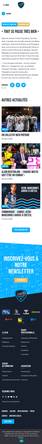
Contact (4, 416)
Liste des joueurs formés (11, 380)
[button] (12, 85)
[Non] (38, 436)
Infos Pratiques (23, 411)
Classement (25, 342)
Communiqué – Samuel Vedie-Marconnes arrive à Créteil (17, 213)
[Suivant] (5, 88)
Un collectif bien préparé (15, 135)
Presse (32, 411)
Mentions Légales (15, 416)
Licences (24, 380)
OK (22, 441)
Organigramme (7, 338)
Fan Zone (12, 411)
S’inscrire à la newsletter (11, 401)
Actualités (24, 350)
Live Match (25, 354)
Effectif (24, 346)
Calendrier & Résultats (29, 338)
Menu (7, 5)
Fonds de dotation (8, 346)
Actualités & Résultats (29, 375)
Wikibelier (5, 342)
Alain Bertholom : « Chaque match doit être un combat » (20, 173)
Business (5, 411)
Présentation (7, 371)
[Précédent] (3, 88)
